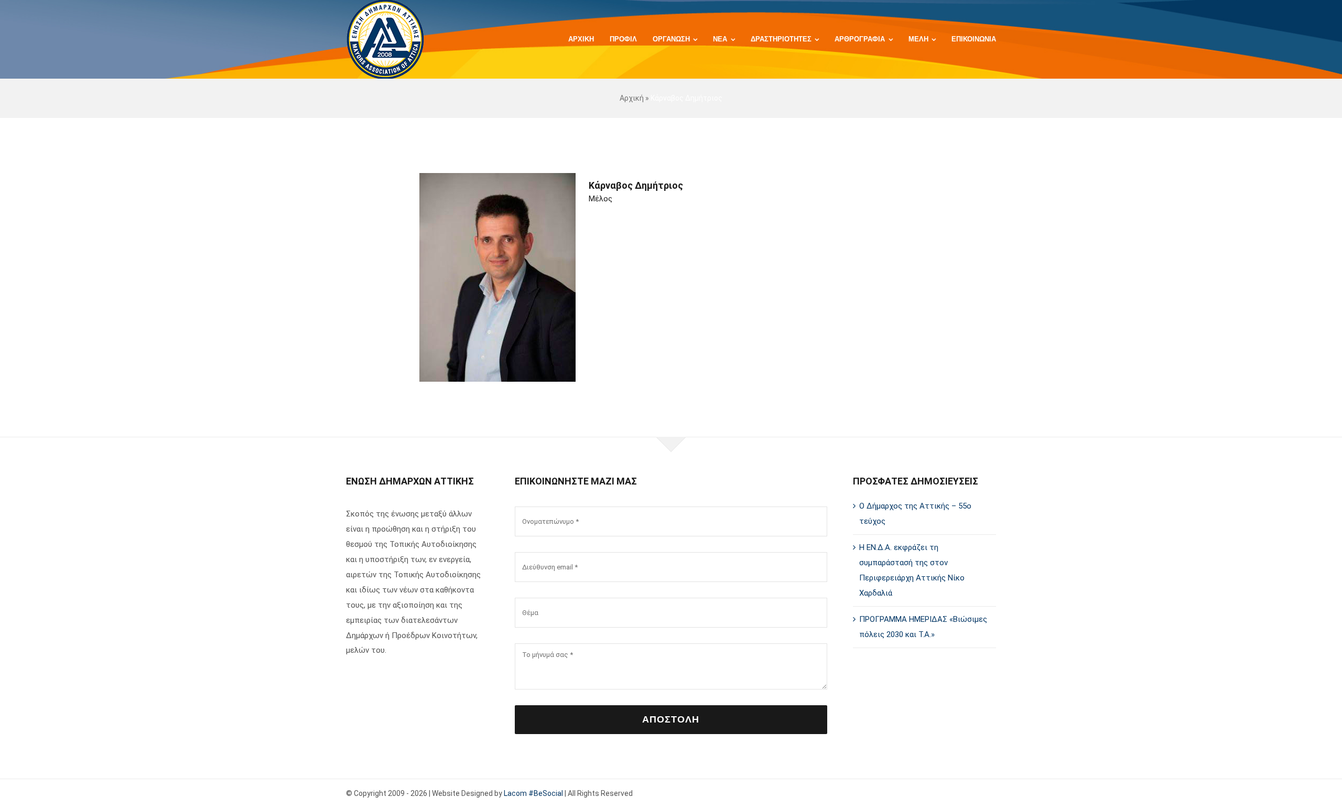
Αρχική (632, 98)
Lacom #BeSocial (533, 793)
